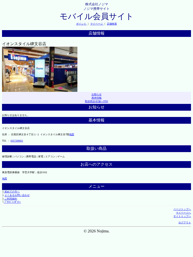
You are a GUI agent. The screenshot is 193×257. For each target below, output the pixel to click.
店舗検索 (112, 23)
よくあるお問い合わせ (17, 195)
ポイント (81, 23)
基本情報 (96, 97)
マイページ (97, 23)
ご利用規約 (10, 198)
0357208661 (17, 140)
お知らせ (96, 94)
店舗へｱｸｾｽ (101, 101)
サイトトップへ (182, 216)
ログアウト (184, 222)
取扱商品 (90, 101)
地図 (71, 134)
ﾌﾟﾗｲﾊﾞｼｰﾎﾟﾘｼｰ (12, 202)
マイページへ (183, 212)
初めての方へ (12, 191)
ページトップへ (182, 209)
